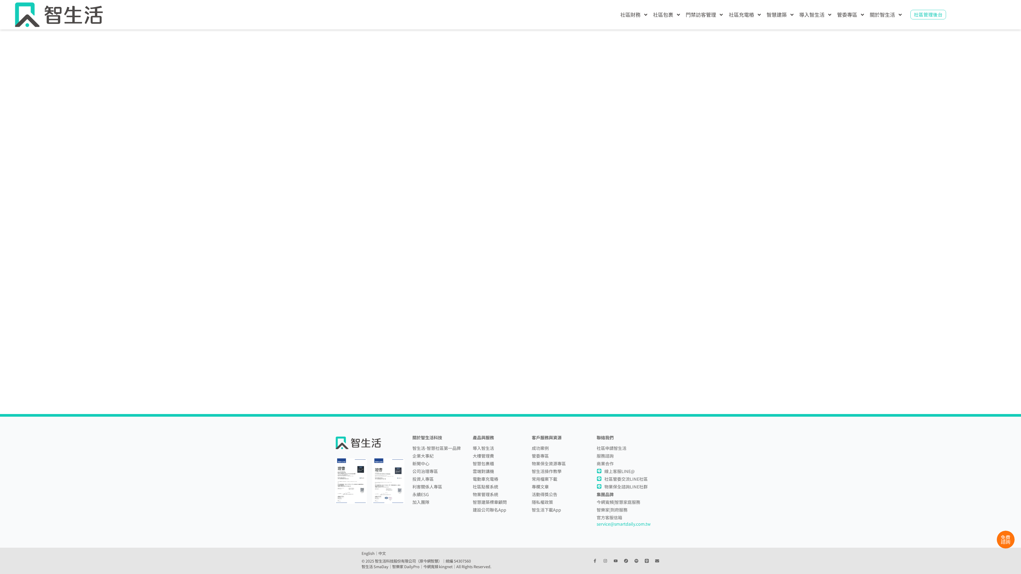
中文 (382, 553)
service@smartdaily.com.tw (624, 524)
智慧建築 (777, 14)
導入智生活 (812, 14)
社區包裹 (663, 14)
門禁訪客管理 (701, 14)
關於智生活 (882, 14)
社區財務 (630, 14)
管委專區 (847, 14)
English (368, 553)
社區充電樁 (741, 14)
